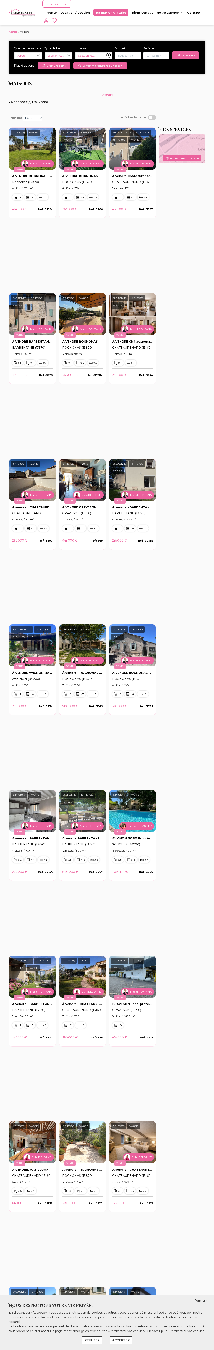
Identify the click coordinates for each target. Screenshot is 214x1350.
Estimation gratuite (110, 12)
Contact (193, 12)
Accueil (13, 31)
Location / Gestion (75, 12)
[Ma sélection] (54, 21)
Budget (120, 48)
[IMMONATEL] (22, 12)
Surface (148, 48)
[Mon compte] (46, 21)
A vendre (107, 95)
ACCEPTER (121, 1340)
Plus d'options (24, 65)
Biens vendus (142, 12)
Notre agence (168, 12)
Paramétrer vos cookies (187, 1331)
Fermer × (201, 1300)
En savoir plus (157, 1331)
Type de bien (53, 48)
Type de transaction (27, 48)
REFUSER (92, 1340)
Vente (52, 12)
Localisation (83, 48)
